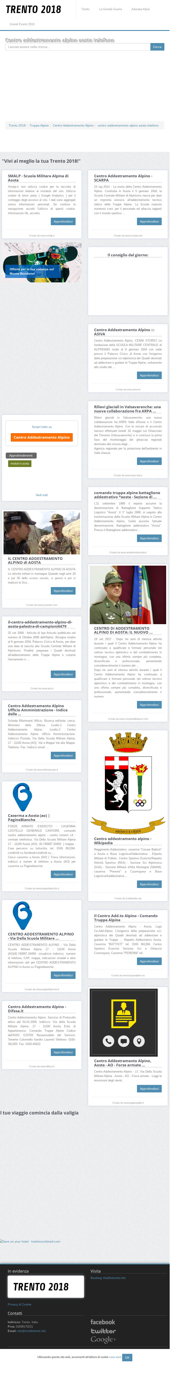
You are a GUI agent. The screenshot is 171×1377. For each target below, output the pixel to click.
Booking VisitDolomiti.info (108, 1278)
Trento (85, 9)
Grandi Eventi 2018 (22, 24)
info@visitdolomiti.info (31, 1331)
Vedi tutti (42, 495)
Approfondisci (63, 221)
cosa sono (115, 1357)
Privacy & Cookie (19, 1304)
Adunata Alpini (140, 9)
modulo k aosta (20, 463)
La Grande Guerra (110, 9)
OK (127, 1357)
